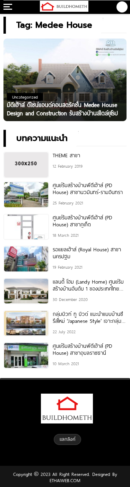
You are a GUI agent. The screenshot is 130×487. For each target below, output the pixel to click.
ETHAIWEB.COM (65, 480)
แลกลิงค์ (67, 439)
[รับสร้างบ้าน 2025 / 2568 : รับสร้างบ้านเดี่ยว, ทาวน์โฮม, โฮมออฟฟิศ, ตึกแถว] (64, 7)
